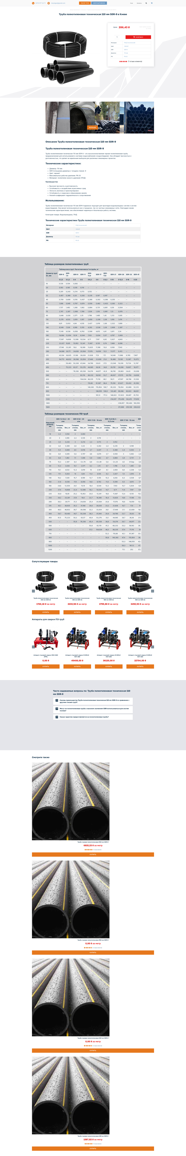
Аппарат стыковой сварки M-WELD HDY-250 (77, 656)
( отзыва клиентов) (97, 947)
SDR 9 (125, 49)
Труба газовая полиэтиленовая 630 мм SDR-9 (93, 1038)
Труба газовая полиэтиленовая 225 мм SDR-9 (93, 1136)
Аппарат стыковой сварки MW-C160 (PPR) (46, 656)
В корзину (139, 37)
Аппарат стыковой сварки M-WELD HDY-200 (109, 656)
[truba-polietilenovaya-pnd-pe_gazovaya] (70, 763)
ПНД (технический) (129, 42)
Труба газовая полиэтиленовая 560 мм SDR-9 (93, 940)
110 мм (126, 53)
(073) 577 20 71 (40, 3)
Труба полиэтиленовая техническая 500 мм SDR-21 (108, 599)
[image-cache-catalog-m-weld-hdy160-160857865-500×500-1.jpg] (109, 626)
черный (126, 46)
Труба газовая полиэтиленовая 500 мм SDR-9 (93, 842)
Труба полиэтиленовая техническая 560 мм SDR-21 (140, 599)
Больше (92, 127)
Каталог (83, 9)
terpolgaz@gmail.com (58, 3)
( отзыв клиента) (135, 61)
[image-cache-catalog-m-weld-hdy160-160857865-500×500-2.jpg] (77, 626)
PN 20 (125, 56)
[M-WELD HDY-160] (140, 626)
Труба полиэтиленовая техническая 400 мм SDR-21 (46, 599)
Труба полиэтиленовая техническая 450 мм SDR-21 (77, 599)
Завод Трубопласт (75, 9)
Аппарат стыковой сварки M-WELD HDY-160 (140, 656)
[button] (146, 3)
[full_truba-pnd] (66, 57)
